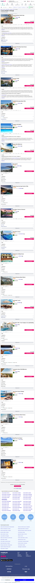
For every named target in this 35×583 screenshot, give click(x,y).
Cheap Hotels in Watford (4, 548)
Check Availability (29, 22)
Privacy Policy (9, 582)
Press (18, 553)
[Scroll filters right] (27, 7)
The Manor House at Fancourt (19, 209)
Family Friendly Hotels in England (6, 530)
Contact (27, 554)
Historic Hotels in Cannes (4, 534)
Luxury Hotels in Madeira (27, 502)
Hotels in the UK (20, 535)
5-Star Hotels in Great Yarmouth (5, 541)
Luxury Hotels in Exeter (26, 504)
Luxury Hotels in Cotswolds (27, 495)
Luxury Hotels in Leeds (5, 502)
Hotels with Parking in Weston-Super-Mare (24, 530)
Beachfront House (16, 231)
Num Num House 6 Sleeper (18, 391)
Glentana (23, 7)
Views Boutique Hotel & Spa (18, 15)
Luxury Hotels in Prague (16, 510)
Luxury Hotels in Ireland (16, 502)
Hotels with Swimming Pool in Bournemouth (7, 526)
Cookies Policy (6, 582)
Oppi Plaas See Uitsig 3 (17, 438)
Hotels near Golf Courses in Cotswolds (24, 526)
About (18, 552)
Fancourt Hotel (16, 78)
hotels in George (18, 488)
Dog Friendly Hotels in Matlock (5, 543)
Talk (14, 346)
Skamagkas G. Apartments (22, 546)
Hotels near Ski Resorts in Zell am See (6, 537)
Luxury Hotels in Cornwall (16, 495)
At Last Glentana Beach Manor (19, 277)
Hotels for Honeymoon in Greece (5, 528)
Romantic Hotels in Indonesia (22, 543)
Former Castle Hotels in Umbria (23, 537)
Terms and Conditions (14, 582)
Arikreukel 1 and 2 (16, 300)
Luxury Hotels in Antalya (27, 510)
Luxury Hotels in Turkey (5, 497)
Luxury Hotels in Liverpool (6, 495)
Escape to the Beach (17, 124)
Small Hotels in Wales (4, 539)
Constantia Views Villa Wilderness (20, 369)
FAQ (26, 553)
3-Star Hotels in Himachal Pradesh (23, 541)
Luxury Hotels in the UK (5, 492)
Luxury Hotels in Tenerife (27, 501)
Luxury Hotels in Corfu (5, 504)
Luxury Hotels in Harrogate (5, 535)
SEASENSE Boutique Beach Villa (19, 101)
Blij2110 (14, 460)
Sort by (10, 7)
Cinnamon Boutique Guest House (20, 46)
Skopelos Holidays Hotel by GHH (5, 546)
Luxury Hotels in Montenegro (17, 507)
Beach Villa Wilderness (17, 144)
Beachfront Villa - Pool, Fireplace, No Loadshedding (23, 322)
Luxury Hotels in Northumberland (4, 499)
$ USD (25, 1)
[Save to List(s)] (11, 15)
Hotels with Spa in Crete (21, 539)
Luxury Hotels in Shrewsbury (6, 510)
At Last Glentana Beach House (19, 414)
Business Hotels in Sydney (5, 532)
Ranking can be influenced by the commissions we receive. (9, 13)
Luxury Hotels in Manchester (17, 501)
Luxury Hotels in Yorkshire (16, 494)
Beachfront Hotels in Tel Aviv (22, 534)
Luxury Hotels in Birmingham (6, 501)
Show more (17, 43)
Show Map (31, 7)
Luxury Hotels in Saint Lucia (6, 507)
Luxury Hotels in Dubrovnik (16, 504)
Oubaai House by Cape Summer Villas (20, 186)
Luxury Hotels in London (27, 492)
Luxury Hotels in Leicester (27, 507)
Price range (4, 7)
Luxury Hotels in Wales (16, 497)
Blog (26, 552)
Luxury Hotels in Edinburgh (27, 494)
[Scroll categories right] (34, 4)
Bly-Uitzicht (15, 163)
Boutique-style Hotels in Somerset (23, 528)
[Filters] (1, 7)
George (19, 7)
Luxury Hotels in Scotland (16, 492)
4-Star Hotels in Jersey (21, 532)
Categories (19, 554)
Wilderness (15, 7)
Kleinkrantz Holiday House (18, 253)
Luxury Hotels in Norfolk (27, 497)
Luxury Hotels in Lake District (6, 494)
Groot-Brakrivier (21, 233)
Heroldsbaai (20, 188)
